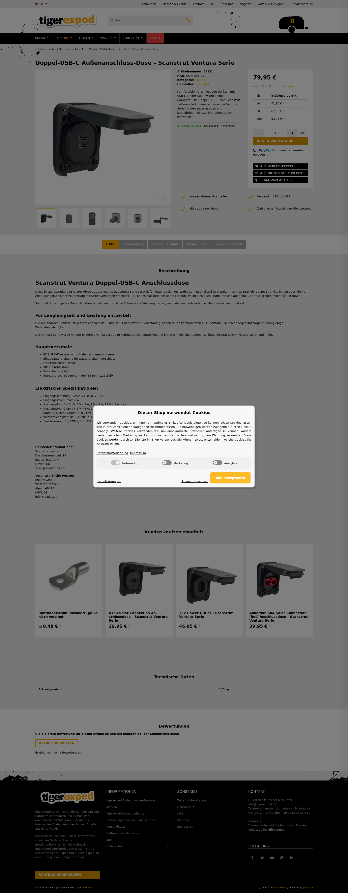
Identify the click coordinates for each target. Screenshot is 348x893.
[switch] (115, 462)
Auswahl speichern (194, 481)
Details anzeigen (109, 481)
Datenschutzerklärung (112, 453)
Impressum (138, 453)
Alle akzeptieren (230, 478)
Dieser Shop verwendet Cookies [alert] (174, 412)
